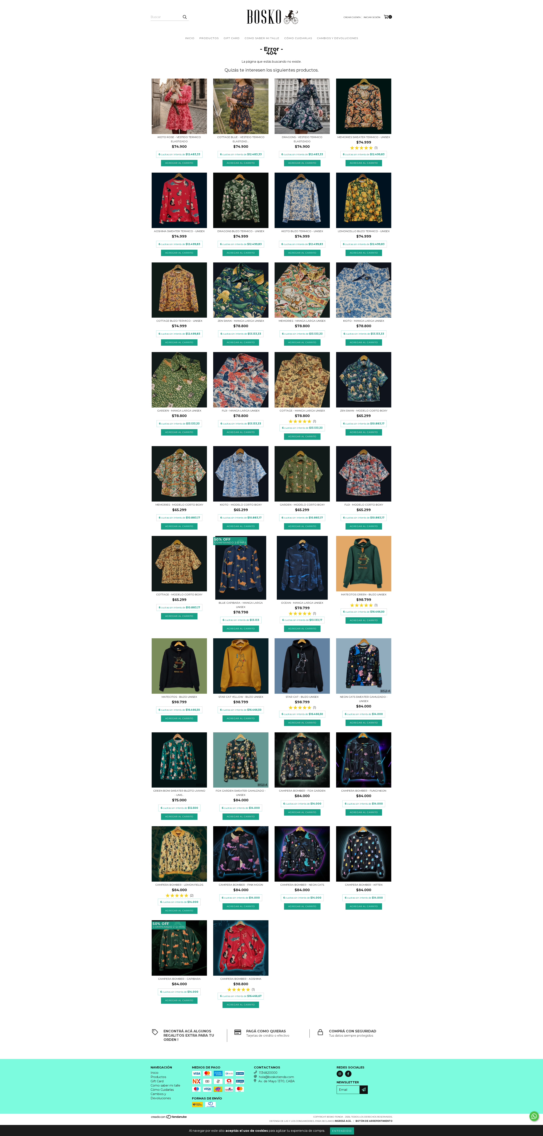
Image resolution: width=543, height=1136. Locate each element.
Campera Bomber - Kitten (363, 884)
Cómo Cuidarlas (298, 38)
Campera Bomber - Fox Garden (302, 790)
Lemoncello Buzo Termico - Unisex (364, 231)
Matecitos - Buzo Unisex (179, 696)
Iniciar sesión (372, 17)
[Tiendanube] (169, 1118)
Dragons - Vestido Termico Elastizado (302, 139)
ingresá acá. (343, 1121)
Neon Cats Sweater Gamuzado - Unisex (364, 699)
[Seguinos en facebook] (348, 1074)
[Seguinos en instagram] (340, 1074)
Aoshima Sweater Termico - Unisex (179, 231)
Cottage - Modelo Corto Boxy (179, 594)
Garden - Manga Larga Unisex (179, 410)
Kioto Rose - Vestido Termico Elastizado (179, 139)
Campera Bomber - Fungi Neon (363, 790)
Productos (209, 38)
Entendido (342, 1130)
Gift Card (232, 38)
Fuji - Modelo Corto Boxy (363, 504)
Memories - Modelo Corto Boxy (179, 504)
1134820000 (268, 1073)
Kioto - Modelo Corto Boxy (241, 504)
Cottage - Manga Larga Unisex (302, 410)
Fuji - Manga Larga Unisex (241, 410)
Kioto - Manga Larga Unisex (363, 320)
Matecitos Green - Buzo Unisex (363, 594)
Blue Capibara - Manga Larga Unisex (241, 605)
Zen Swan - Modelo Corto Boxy (363, 410)
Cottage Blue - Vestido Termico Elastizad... (241, 139)
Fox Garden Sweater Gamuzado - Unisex (241, 792)
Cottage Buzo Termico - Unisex (179, 320)
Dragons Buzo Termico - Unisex (240, 231)
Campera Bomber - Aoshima (240, 978)
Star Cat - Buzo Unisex (302, 696)
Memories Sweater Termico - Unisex (363, 137)
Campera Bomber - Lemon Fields (179, 884)
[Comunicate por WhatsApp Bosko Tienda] (534, 1116)
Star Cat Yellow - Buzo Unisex (240, 696)
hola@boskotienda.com (276, 1077)
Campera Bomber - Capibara (179, 978)
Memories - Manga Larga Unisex (302, 320)
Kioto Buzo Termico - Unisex (302, 231)
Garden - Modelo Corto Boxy (302, 504)
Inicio (190, 38)
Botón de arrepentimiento (373, 1121)
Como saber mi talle (262, 38)
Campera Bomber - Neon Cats (302, 884)
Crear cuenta (352, 17)
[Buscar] (184, 17)
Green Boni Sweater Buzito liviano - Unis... (179, 792)
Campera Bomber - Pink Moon (241, 884)
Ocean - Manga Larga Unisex (302, 602)
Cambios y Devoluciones (337, 38)
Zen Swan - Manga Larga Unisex (241, 320)
